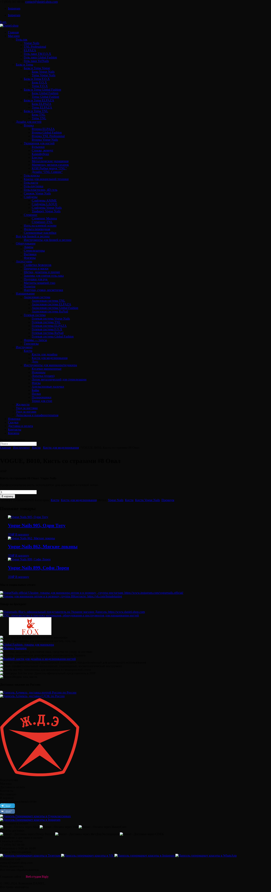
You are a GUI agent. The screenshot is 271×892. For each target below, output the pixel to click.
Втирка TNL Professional (48, 136)
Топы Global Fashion (45, 96)
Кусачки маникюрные (47, 368)
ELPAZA (30, 50)
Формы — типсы (35, 340)
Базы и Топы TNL (36, 111)
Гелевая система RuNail (47, 333)
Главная (13, 32)
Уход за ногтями (27, 408)
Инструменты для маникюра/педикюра (50, 365)
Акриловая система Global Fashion (55, 308)
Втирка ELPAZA (43, 129)
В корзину (7, 496)
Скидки (13, 422)
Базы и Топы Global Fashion (42, 89)
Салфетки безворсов (37, 265)
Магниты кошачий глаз (39, 282)
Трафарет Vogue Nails (46, 211)
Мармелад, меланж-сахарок (50, 164)
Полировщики (41, 397)
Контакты (14, 429)
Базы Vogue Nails (43, 71)
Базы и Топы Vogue (37, 68)
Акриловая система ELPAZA (51, 304)
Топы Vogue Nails (43, 75)
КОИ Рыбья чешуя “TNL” (49, 168)
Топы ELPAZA (42, 107)
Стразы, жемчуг (42, 150)
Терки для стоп (42, 401)
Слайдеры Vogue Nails (47, 207)
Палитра (29, 286)
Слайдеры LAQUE (44, 204)
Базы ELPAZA (41, 104)
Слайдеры (30, 197)
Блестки (37, 157)
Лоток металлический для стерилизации (59, 379)
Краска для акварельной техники (46, 179)
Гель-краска (32, 175)
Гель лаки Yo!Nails (36, 61)
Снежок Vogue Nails (37, 193)
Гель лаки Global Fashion (40, 57)
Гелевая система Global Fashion (53, 336)
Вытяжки (30, 254)
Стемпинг (30, 214)
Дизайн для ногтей (28, 121)
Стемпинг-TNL (42, 222)
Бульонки (38, 147)
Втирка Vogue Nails (45, 139)
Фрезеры (30, 257)
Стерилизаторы (34, 250)
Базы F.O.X (39, 82)
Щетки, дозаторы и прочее (42, 272)
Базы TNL (38, 114)
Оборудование (26, 243)
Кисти (28, 350)
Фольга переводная (37, 229)
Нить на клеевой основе (40, 225)
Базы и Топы (24, 64)
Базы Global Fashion (45, 93)
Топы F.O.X (40, 86)
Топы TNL (39, 118)
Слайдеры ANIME (44, 200)
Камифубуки (40, 154)
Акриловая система (37, 297)
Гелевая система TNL (46, 322)
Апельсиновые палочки (48, 386)
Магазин (14, 36)
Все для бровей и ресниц (33, 236)
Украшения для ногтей (39, 143)
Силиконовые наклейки (40, 232)
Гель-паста (31, 182)
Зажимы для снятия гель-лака (44, 275)
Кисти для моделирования (49, 358)
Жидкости (23, 404)
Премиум (167, 500)
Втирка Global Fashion (47, 132)
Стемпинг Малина (44, 218)
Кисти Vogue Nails (147, 500)
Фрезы (36, 383)
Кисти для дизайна (44, 354)
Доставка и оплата (20, 426)
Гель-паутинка (33, 186)
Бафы (35, 390)
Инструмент (24, 347)
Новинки (14, 418)
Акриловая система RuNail (50, 311)
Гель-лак (21, 39)
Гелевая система (35, 315)
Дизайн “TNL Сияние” (47, 172)
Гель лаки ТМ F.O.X (37, 53)
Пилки (36, 393)
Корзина (13, 433)
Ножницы (38, 372)
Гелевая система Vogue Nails (51, 318)
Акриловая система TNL (48, 300)
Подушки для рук (36, 279)
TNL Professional (35, 46)
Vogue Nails (31, 43)
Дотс (35, 361)
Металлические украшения (50, 161)
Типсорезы (31, 343)
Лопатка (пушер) (43, 376)
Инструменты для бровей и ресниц (47, 240)
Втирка (29, 125)
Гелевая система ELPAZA (49, 325)
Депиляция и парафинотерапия (37, 415)
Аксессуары (24, 261)
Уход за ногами (26, 411)
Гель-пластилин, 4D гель (40, 189)
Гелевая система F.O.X (47, 329)
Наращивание (25, 293)
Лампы (28, 247)
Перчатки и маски (36, 268)
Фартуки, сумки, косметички (43, 290)
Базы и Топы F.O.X (37, 79)
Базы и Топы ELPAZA (39, 100)
